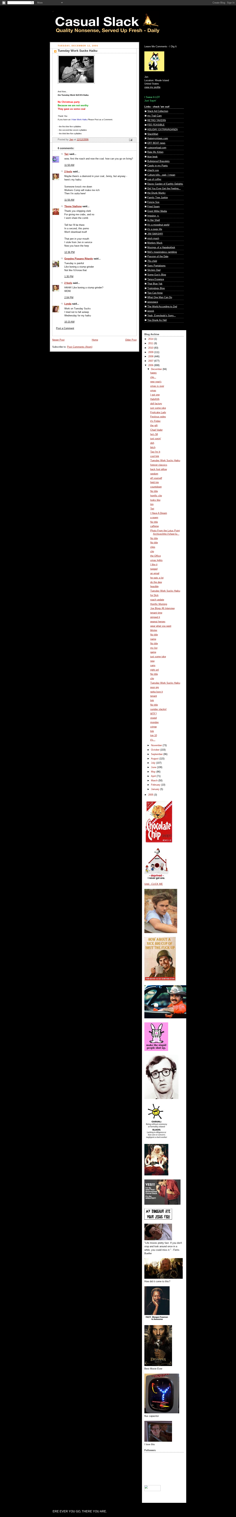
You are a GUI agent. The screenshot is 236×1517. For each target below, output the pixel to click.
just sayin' (155, 438)
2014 (151, 339)
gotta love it (156, 692)
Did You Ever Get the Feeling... (164, 188)
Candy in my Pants (157, 165)
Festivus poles (158, 416)
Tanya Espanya (155, 279)
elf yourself (156, 478)
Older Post (131, 340)
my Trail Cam (154, 116)
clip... (153, 377)
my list (153, 648)
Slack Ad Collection (157, 111)
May (153, 771)
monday (154, 722)
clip (152, 551)
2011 (151, 343)
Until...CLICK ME (153, 884)
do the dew (156, 582)
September (157, 754)
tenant (153, 696)
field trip (154, 482)
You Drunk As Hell (157, 320)
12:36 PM (69, 252)
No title (154, 491)
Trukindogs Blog (156, 288)
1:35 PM (68, 276)
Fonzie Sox (153, 202)
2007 (151, 361)
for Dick (154, 595)
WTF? (153, 713)
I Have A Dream (158, 513)
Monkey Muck (154, 243)
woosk (150, 311)
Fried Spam (153, 206)
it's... (152, 740)
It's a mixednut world (158, 225)
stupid (153, 718)
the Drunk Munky (156, 193)
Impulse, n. (153, 216)
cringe (153, 727)
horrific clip (156, 495)
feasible (154, 586)
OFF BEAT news (156, 143)
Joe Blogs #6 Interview (162, 608)
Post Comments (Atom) (79, 347)
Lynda (67, 304)
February (156, 785)
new (152, 661)
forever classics (158, 465)
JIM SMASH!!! (155, 234)
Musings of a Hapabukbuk (161, 247)
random (154, 474)
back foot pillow (158, 469)
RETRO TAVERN (156, 120)
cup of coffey (154, 179)
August (155, 758)
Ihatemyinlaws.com (157, 138)
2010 (151, 348)
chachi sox (153, 170)
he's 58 (154, 434)
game (153, 652)
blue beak (152, 156)
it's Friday (155, 421)
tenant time (156, 613)
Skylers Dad (153, 270)
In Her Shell (153, 220)
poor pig (154, 687)
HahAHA (154, 399)
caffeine (154, 526)
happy (153, 373)
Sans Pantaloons (156, 265)
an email (154, 573)
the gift (154, 425)
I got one (155, 395)
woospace (152, 302)
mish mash (153, 238)
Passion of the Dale (157, 256)
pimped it (155, 617)
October (155, 750)
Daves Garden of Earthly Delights (165, 184)
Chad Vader (156, 430)
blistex (153, 630)
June (154, 767)
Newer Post (58, 340)
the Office (155, 556)
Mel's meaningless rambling (162, 252)
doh (152, 443)
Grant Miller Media (157, 211)
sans (152, 665)
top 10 (153, 735)
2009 (151, 352)
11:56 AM (69, 200)
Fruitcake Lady (158, 412)
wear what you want (160, 626)
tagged (153, 569)
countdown (156, 487)
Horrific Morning (158, 604)
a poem (154, 517)
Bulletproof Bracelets (158, 161)
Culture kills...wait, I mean (161, 175)
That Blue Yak (154, 283)
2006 (151, 365)
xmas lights (156, 560)
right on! (154, 670)
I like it (153, 564)
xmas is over (157, 386)
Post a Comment (65, 328)
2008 (151, 356)
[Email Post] (130, 139)
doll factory (156, 403)
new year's (156, 381)
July (153, 763)
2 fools (68, 171)
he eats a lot (157, 578)
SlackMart (152, 134)
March (154, 780)
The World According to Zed (162, 306)
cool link (154, 456)
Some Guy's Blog (156, 274)
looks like (155, 500)
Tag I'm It (155, 452)
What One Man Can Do (159, 297)
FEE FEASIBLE (156, 125)
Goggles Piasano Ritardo (78, 258)
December (157, 369)
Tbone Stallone (73, 206)
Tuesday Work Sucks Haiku (165, 460)
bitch (152, 447)
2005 (151, 794)
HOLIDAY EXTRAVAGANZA (162, 129)
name (153, 639)
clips (152, 547)
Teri (66, 154)
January (155, 789)
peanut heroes (157, 621)
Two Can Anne (155, 293)
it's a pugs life (154, 229)
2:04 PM (68, 297)
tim (152, 504)
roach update (157, 599)
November (157, 745)
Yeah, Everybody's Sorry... (161, 315)
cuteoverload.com (156, 147)
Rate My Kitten (155, 152)
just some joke (158, 408)
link (152, 700)
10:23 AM (69, 322)
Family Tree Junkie (157, 197)
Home (95, 340)
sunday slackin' (158, 709)
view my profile (152, 87)
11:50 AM (69, 165)
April (154, 776)
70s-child (152, 261)
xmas (153, 390)
